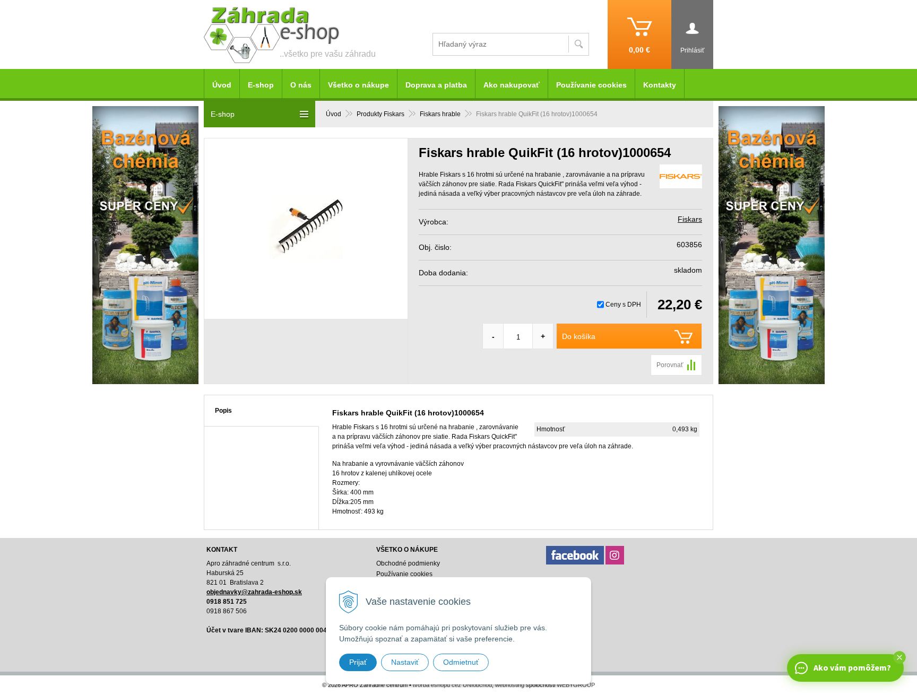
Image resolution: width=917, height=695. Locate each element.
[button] (899, 657)
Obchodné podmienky (408, 563)
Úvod (333, 114)
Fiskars (690, 219)
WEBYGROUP (576, 685)
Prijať (358, 662)
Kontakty (659, 85)
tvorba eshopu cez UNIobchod (452, 685)
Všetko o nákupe (358, 85)
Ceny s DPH (623, 304)
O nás (301, 85)
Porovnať (670, 365)
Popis (223, 410)
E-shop (261, 85)
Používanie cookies (591, 85)
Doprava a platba (436, 85)
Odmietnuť (461, 662)
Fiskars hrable (440, 114)
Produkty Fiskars (380, 114)
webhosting (509, 685)
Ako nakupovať (511, 85)
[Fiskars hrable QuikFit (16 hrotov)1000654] (306, 228)
